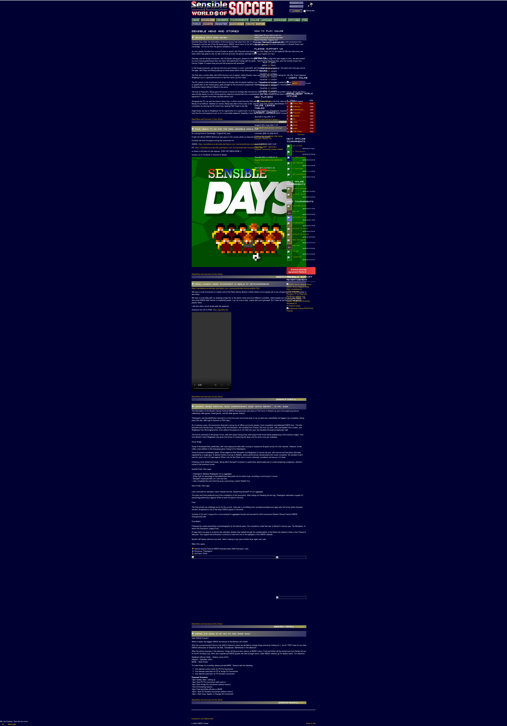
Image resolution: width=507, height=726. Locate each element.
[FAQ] (305, 20)
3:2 (269, 62)
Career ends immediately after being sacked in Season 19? (268, 137)
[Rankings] (280, 20)
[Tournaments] (239, 20)
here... (266, 44)
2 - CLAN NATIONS (298, 223)
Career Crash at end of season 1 (267, 119)
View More (301, 134)
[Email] (208, 714)
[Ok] (3, 724)
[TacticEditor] (255, 24)
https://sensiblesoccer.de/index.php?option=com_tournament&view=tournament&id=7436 (232, 144)
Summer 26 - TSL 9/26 (299, 194)
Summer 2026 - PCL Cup (300, 217)
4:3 (269, 88)
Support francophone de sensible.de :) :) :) (268, 161)
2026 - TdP (296, 211)
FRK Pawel (297, 131)
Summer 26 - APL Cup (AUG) (301, 234)
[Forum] (197, 24)
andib (295, 128)
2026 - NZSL (296, 245)
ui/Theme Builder (293, 291)
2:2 (269, 68)
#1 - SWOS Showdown (299, 151)
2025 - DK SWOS (297, 146)
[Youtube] (203, 714)
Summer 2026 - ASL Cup (299, 206)
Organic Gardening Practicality (298, 301)
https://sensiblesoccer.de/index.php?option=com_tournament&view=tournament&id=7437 (229, 147)
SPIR (295, 122)
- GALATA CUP (297, 257)
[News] (196, 20)
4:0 (269, 65)
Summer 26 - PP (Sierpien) (300, 188)
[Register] (221, 24)
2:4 (269, 73)
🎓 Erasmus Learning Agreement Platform (297, 270)
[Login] (296, 11)
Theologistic (299, 626)
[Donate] (208, 24)
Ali (294, 119)
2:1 (269, 71)
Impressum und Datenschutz (202, 718)
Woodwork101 (292, 303)
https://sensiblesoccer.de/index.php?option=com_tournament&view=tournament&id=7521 (226, 288)
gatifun (294, 83)
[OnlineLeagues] (261, 20)
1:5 (269, 82)
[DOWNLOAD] (208, 20)
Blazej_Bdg (297, 103)
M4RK (301, 702)
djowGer (296, 115)
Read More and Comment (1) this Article (207, 119)
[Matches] (294, 20)
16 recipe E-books (293, 306)
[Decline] (11, 724)
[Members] (222, 20)
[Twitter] (198, 714)
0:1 (269, 76)
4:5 (269, 91)
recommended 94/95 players (265, 170)
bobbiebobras (298, 109)
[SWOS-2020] (237, 24)
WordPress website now (296, 296)
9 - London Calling (298, 168)
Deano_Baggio (265, 101)
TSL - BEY (296, 251)
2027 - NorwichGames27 (299, 174)
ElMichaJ (300, 399)
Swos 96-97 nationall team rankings (268, 127)
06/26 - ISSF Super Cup (299, 240)
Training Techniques (294, 298)
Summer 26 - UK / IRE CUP (300, 228)
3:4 (269, 85)
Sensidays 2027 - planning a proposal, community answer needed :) (269, 149)
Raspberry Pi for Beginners (297, 294)
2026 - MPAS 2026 (298, 163)
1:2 (269, 79)
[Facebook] (193, 714)
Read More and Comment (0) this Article (207, 274)
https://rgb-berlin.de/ (220, 309)
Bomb (295, 125)
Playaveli (296, 112)
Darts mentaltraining (294, 289)
